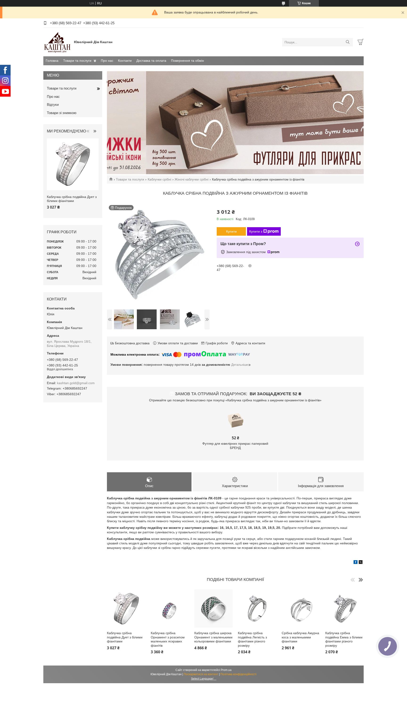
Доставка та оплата (151, 60)
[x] (360, 563)
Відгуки (53, 105)
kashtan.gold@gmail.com (76, 383)
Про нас (107, 60)
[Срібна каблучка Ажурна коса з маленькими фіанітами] (301, 608)
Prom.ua (226, 670)
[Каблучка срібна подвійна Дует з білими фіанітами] (126, 608)
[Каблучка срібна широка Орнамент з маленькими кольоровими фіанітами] (213, 608)
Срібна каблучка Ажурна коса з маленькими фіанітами (300, 637)
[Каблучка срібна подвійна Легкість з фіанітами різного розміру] (257, 608)
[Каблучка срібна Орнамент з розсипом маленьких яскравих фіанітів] (170, 608)
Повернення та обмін (187, 60)
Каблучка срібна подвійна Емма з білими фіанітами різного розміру (343, 639)
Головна (52, 60)
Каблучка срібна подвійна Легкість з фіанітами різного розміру (252, 639)
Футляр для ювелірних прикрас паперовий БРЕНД (235, 446)
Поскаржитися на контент (201, 674)
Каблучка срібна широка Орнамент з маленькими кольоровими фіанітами (213, 637)
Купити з (255, 231)
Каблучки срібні (159, 179)
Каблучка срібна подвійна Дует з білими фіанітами (124, 637)
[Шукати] (347, 42)
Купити (231, 231)
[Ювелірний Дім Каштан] (57, 42)
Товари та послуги (77, 60)
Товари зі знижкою (61, 113)
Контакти (125, 60)
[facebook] (356, 563)
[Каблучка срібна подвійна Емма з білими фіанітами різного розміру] (344, 608)
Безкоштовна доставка (132, 343)
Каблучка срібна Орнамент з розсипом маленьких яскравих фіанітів (168, 639)
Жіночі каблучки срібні (191, 179)
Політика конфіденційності (238, 674)
